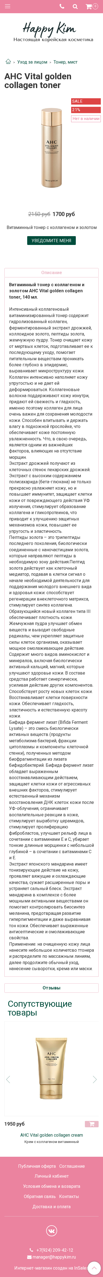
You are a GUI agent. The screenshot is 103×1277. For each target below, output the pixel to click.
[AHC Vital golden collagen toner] (51, 148)
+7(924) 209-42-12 (54, 1250)
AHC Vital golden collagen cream (51, 1135)
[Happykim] (51, 31)
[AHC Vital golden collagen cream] (51, 1068)
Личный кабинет (52, 1176)
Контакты (69, 1196)
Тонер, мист (65, 62)
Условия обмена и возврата (51, 1186)
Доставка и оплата (51, 1206)
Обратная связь (40, 1196)
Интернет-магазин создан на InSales (51, 1268)
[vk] (51, 1230)
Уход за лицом (32, 62)
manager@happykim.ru (54, 1257)
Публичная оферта (37, 1166)
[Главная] (8, 62)
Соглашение (72, 1166)
